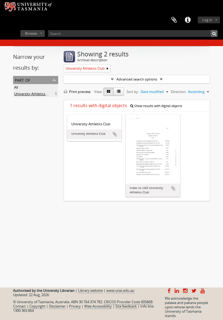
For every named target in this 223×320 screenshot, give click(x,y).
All (16, 87)
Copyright (37, 306)
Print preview (79, 91)
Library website (90, 290)
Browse (31, 33)
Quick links (187, 20)
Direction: (178, 91)
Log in (207, 19)
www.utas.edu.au (120, 290)
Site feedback (126, 306)
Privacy (75, 306)
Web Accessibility (98, 306)
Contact (19, 306)
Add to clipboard (114, 134)
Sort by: (132, 91)
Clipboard (174, 20)
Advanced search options (136, 79)
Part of (22, 79)
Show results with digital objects (157, 106)
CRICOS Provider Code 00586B (128, 301)
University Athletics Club (33, 93)
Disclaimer (57, 306)
